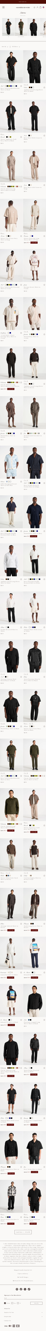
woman (8, 1303)
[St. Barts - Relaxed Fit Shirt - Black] (32, 972)
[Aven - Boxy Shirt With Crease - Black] (29, 135)
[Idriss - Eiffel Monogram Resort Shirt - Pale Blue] (6, 481)
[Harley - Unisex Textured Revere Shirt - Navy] (34, 1217)
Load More (23, 1232)
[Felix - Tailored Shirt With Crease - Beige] (31, 627)
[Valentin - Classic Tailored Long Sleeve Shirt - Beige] (15, 186)
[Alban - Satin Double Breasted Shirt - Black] (8, 627)
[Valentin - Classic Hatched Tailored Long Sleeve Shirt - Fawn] (17, 186)
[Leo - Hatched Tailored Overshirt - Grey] (39, 433)
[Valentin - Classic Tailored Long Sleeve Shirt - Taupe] (19, 186)
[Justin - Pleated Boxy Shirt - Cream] (35, 334)
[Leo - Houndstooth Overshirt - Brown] (28, 433)
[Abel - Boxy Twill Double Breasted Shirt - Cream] (5, 86)
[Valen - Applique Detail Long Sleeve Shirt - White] (33, 87)
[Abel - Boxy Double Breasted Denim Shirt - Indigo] (16, 86)
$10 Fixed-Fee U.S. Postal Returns (23, 1280)
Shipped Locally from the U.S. (23, 1270)
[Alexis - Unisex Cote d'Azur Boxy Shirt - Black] (8, 236)
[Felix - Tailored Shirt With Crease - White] (29, 627)
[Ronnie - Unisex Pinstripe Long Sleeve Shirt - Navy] (32, 236)
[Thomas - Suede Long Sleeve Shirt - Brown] (31, 923)
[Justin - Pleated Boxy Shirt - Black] (33, 334)
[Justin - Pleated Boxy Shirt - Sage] (30, 334)
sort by (4, 46)
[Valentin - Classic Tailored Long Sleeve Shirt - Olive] (11, 186)
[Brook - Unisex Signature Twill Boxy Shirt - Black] (7, 137)
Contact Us (7, 1320)
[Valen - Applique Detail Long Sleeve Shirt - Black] (31, 87)
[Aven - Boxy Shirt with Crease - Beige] (31, 135)
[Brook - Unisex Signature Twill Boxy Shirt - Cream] (8, 137)
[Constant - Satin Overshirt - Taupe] (12, 972)
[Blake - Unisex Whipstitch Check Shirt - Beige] (10, 875)
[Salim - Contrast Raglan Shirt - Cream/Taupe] (29, 875)
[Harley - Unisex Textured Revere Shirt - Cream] (30, 1217)
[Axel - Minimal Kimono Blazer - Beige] (7, 676)
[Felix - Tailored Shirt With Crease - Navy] (33, 627)
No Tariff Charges (23, 1277)
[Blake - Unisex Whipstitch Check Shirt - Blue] (8, 875)
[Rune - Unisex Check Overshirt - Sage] (6, 1217)
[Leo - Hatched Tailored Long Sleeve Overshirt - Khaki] (35, 433)
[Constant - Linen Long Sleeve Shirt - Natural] (8, 972)
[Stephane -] (8, 333)
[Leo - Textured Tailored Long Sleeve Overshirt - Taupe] (37, 433)
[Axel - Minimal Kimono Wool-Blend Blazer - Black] (5, 676)
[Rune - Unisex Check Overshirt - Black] (8, 1217)
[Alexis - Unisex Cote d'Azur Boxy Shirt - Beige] (10, 236)
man (15, 1303)
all (20, 1303)
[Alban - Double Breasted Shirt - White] (6, 627)
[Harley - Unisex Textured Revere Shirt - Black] (32, 1217)
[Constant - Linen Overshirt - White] (10, 972)
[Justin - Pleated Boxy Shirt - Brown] (31, 334)
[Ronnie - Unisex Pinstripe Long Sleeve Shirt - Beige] (30, 236)
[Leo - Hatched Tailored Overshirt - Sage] (31, 433)
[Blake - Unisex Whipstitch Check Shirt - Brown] (6, 875)
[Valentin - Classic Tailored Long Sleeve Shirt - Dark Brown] (8, 186)
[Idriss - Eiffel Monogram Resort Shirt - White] (10, 481)
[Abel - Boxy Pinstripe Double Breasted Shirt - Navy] (11, 86)
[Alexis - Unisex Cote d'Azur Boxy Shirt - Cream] (6, 236)
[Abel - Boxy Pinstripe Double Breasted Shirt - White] (14, 86)
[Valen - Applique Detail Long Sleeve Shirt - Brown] (29, 87)
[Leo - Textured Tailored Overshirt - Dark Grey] (30, 433)
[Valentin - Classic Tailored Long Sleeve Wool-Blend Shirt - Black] (10, 186)
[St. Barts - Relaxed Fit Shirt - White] (34, 972)
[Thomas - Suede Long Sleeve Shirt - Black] (33, 923)
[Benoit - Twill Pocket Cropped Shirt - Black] (30, 1118)
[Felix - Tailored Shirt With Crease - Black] (35, 627)
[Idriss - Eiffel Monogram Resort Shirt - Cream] (8, 481)
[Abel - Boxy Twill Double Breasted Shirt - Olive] (9, 86)
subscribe (36, 1303)
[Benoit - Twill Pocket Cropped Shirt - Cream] (32, 1118)
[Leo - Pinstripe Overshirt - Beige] (33, 433)
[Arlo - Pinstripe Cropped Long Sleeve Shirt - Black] (30, 1020)
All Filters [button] (15, 46)
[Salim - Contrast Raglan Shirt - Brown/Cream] (31, 875)
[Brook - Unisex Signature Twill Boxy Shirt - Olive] (10, 137)
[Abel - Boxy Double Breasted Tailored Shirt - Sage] (12, 86)
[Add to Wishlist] (21, 86)
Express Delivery (23, 1273)
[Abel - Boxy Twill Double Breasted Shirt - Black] (7, 86)
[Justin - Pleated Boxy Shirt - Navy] (37, 334)
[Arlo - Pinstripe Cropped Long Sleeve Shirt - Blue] (28, 1020)
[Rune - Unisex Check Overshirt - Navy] (9, 1217)
